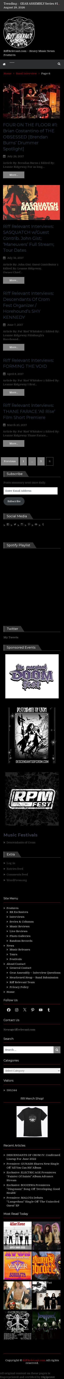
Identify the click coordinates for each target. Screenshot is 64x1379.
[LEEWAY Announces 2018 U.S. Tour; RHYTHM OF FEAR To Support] (18, 1325)
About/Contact (16, 964)
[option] (40, 4)
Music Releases (20, 949)
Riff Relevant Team (22, 982)
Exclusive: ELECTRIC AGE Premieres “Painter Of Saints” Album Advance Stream (31, 1176)
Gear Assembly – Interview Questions (35, 972)
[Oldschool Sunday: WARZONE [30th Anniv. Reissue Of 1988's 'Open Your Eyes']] (18, 1236)
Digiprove (48, 1377)
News (10, 945)
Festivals (16, 959)
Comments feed (17, 874)
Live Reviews (18, 931)
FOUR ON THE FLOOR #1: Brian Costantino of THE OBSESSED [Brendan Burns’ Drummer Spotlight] (30, 136)
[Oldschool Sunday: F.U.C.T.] (46, 1296)
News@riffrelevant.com (19, 1029)
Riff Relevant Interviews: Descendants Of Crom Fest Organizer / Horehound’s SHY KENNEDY (28, 305)
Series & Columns (22, 921)
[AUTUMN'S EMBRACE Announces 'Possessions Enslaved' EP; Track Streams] (46, 1266)
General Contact (20, 967)
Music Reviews (20, 926)
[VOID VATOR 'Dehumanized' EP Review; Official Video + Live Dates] (18, 1266)
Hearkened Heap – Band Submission (34, 977)
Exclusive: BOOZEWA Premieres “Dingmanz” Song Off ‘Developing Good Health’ (33, 1189)
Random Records (21, 940)
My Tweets (11, 637)
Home (11, 992)
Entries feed (15, 868)
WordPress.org (17, 880)
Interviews (17, 916)
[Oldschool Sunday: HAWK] (46, 1236)
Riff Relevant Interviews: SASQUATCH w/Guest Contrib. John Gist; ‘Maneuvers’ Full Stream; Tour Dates (28, 238)
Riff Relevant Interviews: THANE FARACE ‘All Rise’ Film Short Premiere (29, 411)
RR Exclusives (19, 912)
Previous (10, 461)
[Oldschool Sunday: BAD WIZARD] (18, 1296)
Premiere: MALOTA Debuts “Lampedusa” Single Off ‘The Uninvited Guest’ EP (33, 1201)
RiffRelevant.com (34, 1360)
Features (12, 908)
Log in (11, 863)
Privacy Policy (19, 987)
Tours (13, 954)
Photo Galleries (20, 936)
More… (13, 174)
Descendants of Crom (21, 842)
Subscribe (14, 501)
